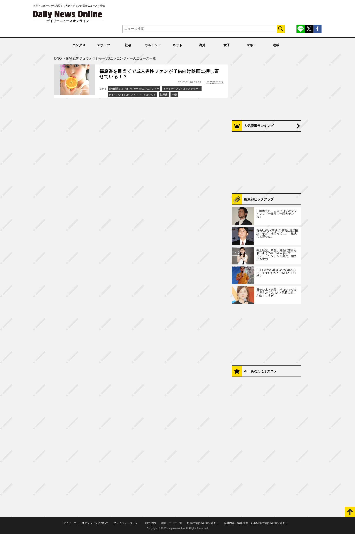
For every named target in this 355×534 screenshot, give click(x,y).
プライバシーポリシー (126, 523)
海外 (202, 45)
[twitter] (309, 29)
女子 (227, 45)
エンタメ (78, 45)
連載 (276, 45)
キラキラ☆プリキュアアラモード (181, 88)
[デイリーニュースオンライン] (67, 14)
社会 (128, 45)
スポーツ (103, 45)
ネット (177, 45)
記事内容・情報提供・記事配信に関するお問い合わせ (256, 523)
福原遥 (163, 94)
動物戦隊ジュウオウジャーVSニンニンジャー (134, 88)
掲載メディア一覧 (171, 523)
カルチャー (153, 45)
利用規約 (150, 523)
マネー (251, 45)
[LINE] (300, 29)
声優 (174, 94)
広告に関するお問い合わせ (203, 523)
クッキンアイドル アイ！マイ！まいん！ (132, 94)
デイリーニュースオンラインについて (85, 523)
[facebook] (317, 29)
